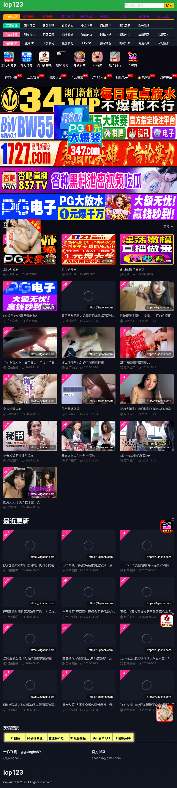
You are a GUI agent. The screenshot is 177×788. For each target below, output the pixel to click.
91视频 (15, 738)
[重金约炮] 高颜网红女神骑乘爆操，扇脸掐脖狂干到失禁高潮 (102, 658)
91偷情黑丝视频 (38, 738)
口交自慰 (48, 34)
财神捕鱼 (166, 77)
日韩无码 (124, 25)
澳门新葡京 (10, 269)
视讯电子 (122, 77)
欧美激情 (144, 25)
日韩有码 (48, 25)
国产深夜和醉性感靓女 (135, 362)
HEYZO (86, 43)
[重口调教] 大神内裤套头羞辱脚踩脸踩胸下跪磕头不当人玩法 (43, 705)
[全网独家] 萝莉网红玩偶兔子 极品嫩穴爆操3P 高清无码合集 (101, 611)
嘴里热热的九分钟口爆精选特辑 (83, 362)
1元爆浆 (77, 77)
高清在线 (11, 25)
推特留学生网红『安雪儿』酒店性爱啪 (145, 315)
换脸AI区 (124, 34)
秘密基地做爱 (71, 409)
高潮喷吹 (144, 43)
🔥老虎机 (143, 77)
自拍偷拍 (67, 25)
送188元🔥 (99, 77)
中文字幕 (86, 25)
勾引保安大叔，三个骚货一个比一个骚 (29, 362)
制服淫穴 (29, 34)
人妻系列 (48, 43)
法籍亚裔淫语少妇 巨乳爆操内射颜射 (27, 658)
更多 (166, 226)
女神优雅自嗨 (12, 409)
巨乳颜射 (163, 43)
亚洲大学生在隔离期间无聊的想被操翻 (145, 409)
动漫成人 (163, 34)
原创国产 (105, 25)
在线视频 (11, 43)
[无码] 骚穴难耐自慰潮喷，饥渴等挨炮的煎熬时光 (36, 565)
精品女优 (86, 34)
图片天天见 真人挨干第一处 (21, 502)
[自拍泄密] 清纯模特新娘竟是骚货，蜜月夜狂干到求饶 (97, 565)
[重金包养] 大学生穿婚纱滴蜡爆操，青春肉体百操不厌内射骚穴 (103, 705)
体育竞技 (11, 77)
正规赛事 (33, 77)
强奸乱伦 (67, 34)
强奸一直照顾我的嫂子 (135, 455)
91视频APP (123, 738)
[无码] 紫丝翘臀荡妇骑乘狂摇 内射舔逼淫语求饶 (35, 611)
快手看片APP (102, 738)
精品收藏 (11, 34)
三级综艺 (144, 34)
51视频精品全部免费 (84, 738)
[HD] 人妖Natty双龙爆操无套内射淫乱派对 (148, 705)
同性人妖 (105, 34)
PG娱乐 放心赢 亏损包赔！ (21, 315)
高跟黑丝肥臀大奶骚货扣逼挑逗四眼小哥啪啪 (92, 315)
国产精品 (29, 25)
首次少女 (124, 43)
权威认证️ (55, 77)
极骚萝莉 (67, 43)
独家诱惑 (105, 43)
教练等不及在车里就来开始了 (68, 738)
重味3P (29, 43)
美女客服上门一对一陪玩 (78, 455)
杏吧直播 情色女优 (132, 269)
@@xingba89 (12, 758)
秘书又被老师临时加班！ (19, 455)
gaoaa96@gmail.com (106, 758)
